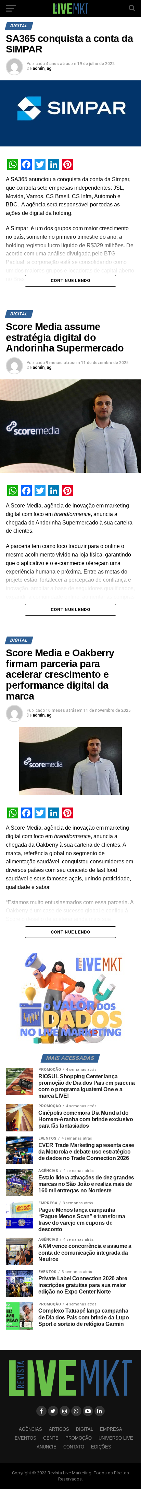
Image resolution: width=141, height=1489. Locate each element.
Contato (73, 1446)
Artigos (59, 1429)
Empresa (111, 1429)
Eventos (25, 1438)
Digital (84, 1429)
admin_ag (42, 68)
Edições (101, 1446)
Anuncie (46, 1446)
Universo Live (116, 1438)
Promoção (78, 1438)
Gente (51, 1438)
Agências (30, 1429)
